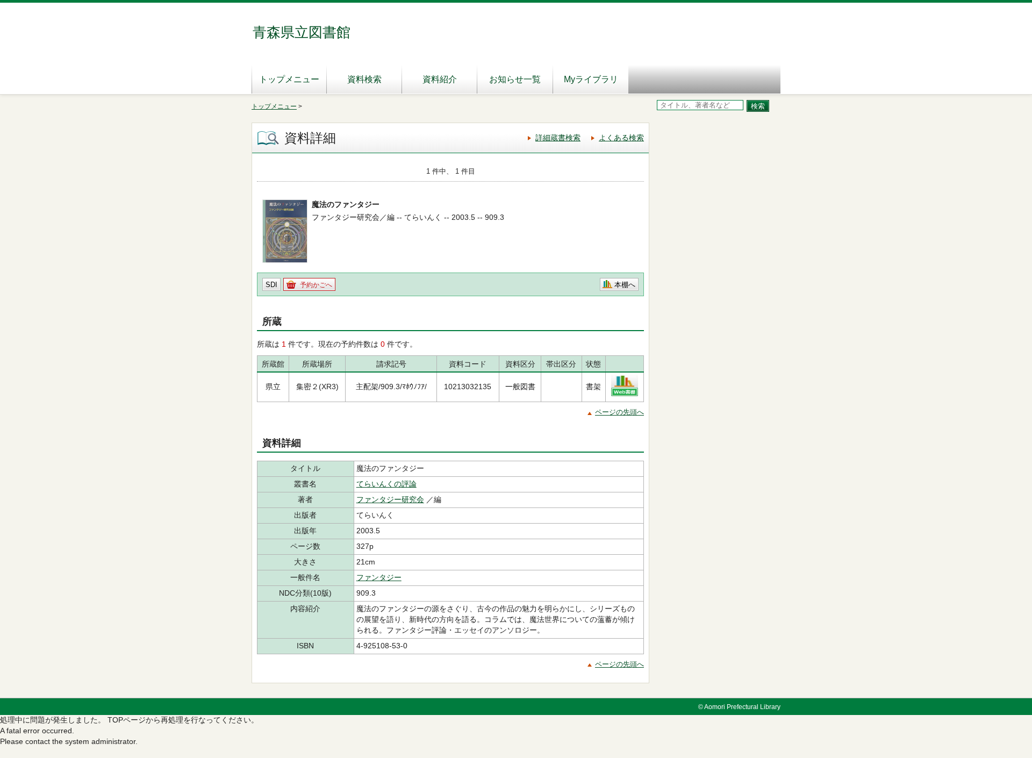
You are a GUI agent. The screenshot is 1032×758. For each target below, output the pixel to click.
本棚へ (624, 285)
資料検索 (364, 79)
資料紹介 (439, 79)
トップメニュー (289, 79)
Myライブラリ (591, 79)
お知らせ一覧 (515, 79)
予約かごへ (316, 285)
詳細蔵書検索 (557, 137)
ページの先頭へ (619, 412)
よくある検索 (621, 137)
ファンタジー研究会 (390, 499)
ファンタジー (379, 577)
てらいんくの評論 (386, 484)
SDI (271, 285)
